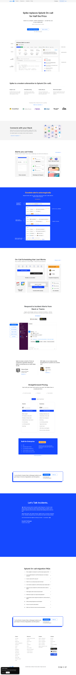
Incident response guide (31, 638)
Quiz (27, 643)
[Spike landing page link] (11, 666)
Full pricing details (37, 455)
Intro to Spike (29, 647)
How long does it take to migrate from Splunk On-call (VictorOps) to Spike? (38, 598)
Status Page (17, 657)
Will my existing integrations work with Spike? (34, 601)
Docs (28, 646)
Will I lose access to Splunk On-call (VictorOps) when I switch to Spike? (37, 588)
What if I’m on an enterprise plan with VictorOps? (34, 581)
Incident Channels (14, 334)
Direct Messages (14, 329)
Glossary (28, 639)
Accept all (7, 672)
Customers (29, 644)
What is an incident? (30, 649)
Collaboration (17, 654)
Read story (23, 374)
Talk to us (54, 474)
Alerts (16, 647)
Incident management (18, 643)
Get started (62, 1)
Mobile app (17, 641)
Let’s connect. (42, 442)
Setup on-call (57, 260)
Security (51, 638)
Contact (51, 639)
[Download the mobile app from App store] (53, 651)
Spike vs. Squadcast (42, 641)
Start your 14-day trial (33, 29)
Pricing (16, 639)
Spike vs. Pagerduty (42, 638)
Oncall (16, 646)
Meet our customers (37, 104)
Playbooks (17, 644)
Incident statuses (30, 652)
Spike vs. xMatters (42, 643)
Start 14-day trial (29, 410)
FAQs (16, 660)
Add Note (13, 336)
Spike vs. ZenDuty (42, 644)
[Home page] (12, 1)
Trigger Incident (13, 331)
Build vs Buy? (29, 641)
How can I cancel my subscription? (32, 604)
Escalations (17, 649)
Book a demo (45, 29)
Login (65, 1)
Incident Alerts (13, 324)
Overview (16, 638)
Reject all (3, 672)
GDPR (51, 643)
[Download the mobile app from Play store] (53, 648)
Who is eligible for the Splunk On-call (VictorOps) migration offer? (37, 571)
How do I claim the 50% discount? (32, 578)
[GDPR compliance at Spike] (53, 654)
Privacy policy (52, 641)
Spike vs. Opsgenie (42, 639)
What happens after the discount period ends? (34, 591)
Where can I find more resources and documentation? (35, 607)
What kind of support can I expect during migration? (35, 594)
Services (16, 655)
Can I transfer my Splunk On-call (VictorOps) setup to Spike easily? (38, 584)
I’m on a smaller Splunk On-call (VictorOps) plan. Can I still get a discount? (37, 575)
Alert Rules (17, 652)
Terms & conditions (53, 644)
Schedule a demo (18, 658)
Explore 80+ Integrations (15, 135)
